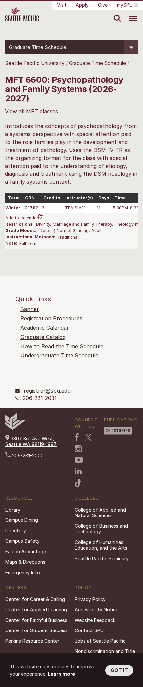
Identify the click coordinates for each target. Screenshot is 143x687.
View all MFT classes (31, 111)
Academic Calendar (44, 327)
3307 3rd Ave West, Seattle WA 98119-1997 (31, 441)
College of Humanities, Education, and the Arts (101, 545)
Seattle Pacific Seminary (102, 558)
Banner (29, 309)
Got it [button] (119, 670)
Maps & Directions (25, 562)
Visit (62, 5)
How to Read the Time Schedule (61, 346)
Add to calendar (21, 217)
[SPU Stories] (118, 431)
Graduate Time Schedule (98, 63)
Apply (82, 5)
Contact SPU (89, 630)
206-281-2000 (27, 455)
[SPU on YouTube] (79, 460)
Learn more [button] (61, 674)
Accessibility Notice (96, 609)
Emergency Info (22, 572)
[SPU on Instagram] (78, 448)
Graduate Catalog (43, 337)
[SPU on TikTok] (78, 483)
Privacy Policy (90, 599)
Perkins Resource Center (32, 641)
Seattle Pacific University (35, 63)
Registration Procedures (51, 318)
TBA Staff (75, 207)
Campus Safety (22, 541)
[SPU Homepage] (15, 428)
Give (103, 5)
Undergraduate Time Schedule (59, 355)
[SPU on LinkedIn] (78, 471)
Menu (130, 13)
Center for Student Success (36, 630)
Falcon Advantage (25, 551)
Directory (15, 530)
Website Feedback (95, 620)
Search (116, 13)
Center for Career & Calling (35, 599)
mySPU (125, 5)
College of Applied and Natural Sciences (100, 512)
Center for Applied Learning (36, 609)
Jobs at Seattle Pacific (100, 641)
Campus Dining (21, 520)
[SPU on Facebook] (77, 437)
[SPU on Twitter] (88, 437)
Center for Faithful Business (36, 620)
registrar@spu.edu (47, 390)
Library (12, 510)
